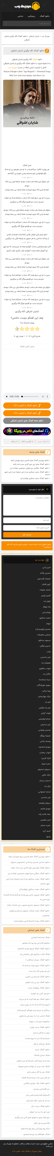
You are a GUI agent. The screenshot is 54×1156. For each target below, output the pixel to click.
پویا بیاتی (46, 691)
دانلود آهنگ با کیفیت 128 (25, 413)
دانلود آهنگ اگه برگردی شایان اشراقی (27, 50)
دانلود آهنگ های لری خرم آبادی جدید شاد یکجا (31, 464)
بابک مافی (46, 775)
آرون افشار (46, 584)
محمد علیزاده (45, 590)
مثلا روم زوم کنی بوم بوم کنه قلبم (35, 1128)
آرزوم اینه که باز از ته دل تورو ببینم (34, 1004)
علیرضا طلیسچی (44, 578)
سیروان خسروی (44, 769)
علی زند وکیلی (45, 707)
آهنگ (34, 59)
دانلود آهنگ (44, 16)
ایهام (48, 623)
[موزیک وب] (27, 6)
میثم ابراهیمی (45, 719)
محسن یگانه (45, 573)
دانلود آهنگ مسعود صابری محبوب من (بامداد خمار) (28, 905)
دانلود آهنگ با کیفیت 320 (25, 405)
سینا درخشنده (45, 679)
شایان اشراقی (34, 36)
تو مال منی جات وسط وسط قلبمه (35, 1077)
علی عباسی (46, 797)
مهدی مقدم (46, 808)
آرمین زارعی (46, 595)
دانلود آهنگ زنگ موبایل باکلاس (36, 1083)
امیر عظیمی (46, 820)
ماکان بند (47, 674)
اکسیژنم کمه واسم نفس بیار (37, 1095)
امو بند (48, 702)
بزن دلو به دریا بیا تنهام (39, 1112)
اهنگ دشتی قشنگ (41, 1055)
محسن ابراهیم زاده (43, 629)
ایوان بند (47, 601)
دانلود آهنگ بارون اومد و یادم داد (35, 965)
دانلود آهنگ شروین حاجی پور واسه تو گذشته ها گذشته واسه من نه (27, 897)
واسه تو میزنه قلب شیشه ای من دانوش (33, 1061)
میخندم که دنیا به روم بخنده (37, 1038)
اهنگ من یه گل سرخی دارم (38, 1072)
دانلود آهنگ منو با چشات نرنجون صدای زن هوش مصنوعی (29, 913)
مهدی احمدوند (44, 747)
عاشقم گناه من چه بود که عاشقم (35, 943)
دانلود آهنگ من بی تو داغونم (37, 982)
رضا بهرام (47, 606)
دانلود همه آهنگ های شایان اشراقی (27, 420)
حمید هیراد (46, 764)
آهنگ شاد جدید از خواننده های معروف (33, 1066)
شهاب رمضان (45, 752)
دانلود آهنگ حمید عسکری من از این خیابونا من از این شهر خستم (27, 473)
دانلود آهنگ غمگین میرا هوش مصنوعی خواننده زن (29, 468)
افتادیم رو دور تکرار (41, 1123)
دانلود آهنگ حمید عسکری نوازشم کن (34, 478)
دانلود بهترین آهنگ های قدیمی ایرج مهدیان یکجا (30, 460)
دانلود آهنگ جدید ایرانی (39, 1027)
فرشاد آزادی (46, 713)
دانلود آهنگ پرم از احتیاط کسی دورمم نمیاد (31, 921)
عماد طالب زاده (44, 814)
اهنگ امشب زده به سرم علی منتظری (34, 1016)
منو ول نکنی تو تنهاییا (40, 993)
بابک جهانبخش (44, 696)
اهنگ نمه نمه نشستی (40, 937)
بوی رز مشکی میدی (41, 1033)
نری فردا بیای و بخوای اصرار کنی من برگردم (32, 1117)
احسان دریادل (45, 780)
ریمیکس (31, 16)
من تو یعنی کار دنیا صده (39, 971)
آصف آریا (47, 831)
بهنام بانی (46, 612)
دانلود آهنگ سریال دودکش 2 (37, 960)
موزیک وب (45, 36)
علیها (48, 836)
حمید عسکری (45, 618)
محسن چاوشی (44, 730)
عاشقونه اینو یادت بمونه (39, 1021)
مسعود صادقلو (44, 640)
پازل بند (47, 786)
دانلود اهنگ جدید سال (40, 1106)
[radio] (37, 329)
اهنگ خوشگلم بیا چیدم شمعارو (36, 1134)
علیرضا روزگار (45, 735)
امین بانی (47, 567)
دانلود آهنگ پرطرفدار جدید (38, 988)
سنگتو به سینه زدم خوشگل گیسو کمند (33, 1010)
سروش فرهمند (45, 803)
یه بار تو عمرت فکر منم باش (37, 1100)
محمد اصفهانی (44, 792)
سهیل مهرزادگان (44, 685)
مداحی (20, 16)
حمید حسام (46, 825)
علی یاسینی (45, 657)
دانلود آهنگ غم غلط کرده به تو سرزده (34, 999)
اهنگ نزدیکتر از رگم (41, 1044)
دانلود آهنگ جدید (42, 1049)
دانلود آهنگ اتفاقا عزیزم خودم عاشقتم (33, 948)
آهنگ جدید (42, 442)
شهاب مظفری (45, 668)
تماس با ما (16, 1151)
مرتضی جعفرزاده (44, 634)
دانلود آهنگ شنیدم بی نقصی (37, 976)
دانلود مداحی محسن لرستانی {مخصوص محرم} (30, 862)
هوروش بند (46, 663)
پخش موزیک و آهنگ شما (32, 1151)
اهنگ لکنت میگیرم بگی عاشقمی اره (34, 954)
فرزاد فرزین (46, 758)
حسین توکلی (45, 646)
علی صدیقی (46, 724)
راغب (49, 651)
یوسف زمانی (45, 741)
